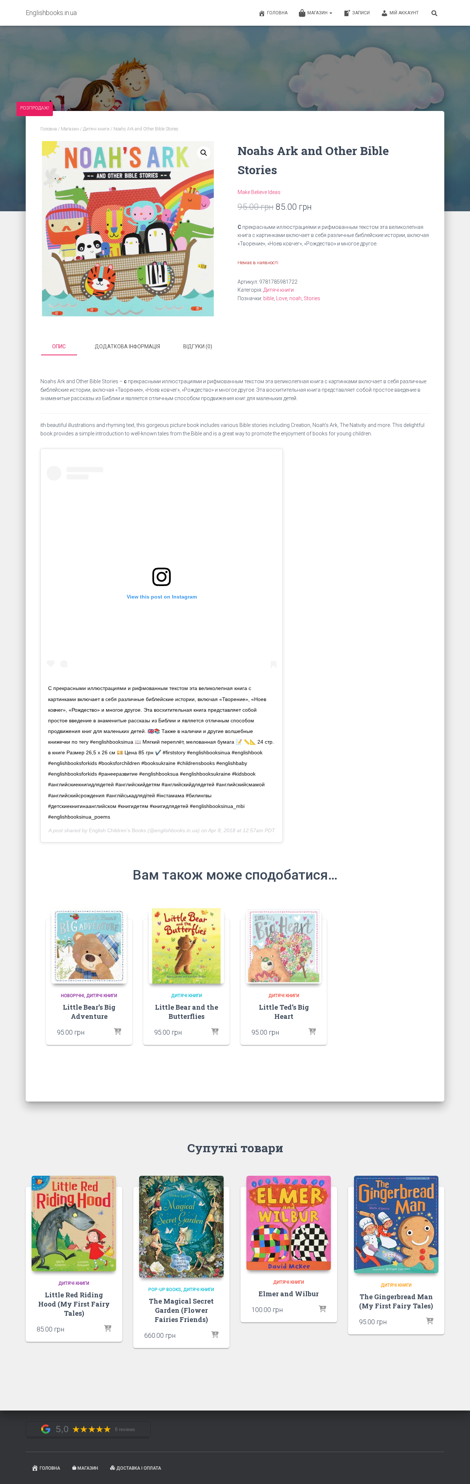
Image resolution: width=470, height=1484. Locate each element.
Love (281, 298)
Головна (277, 12)
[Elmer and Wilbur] (288, 1223)
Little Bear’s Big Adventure (89, 1012)
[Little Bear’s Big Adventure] (89, 946)
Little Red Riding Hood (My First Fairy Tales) (74, 1304)
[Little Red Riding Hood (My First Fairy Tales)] (74, 1223)
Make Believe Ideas (259, 192)
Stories (312, 298)
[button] (203, 152)
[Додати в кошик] (117, 1032)
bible (268, 298)
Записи (361, 12)
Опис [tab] (59, 346)
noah (295, 298)
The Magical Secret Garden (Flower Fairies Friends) (181, 1310)
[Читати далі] (214, 1032)
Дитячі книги (96, 129)
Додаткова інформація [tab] (127, 346)
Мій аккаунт (404, 12)
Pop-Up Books (164, 1289)
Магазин (318, 12)
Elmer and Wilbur (288, 1293)
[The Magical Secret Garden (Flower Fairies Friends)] (181, 1227)
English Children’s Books (117, 830)
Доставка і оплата (138, 1468)
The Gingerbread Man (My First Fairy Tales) (396, 1301)
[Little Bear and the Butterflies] (186, 946)
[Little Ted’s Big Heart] (283, 946)
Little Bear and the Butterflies (186, 1012)
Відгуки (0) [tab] (197, 346)
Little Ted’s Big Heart (284, 1012)
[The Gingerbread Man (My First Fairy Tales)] (396, 1224)
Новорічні (72, 995)
